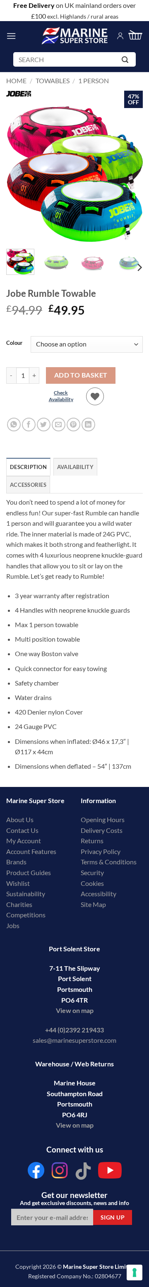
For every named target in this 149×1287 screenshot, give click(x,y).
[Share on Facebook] (29, 424)
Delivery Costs (102, 830)
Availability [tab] (75, 467)
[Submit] (126, 61)
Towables (53, 80)
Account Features (31, 851)
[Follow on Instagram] (59, 1172)
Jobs (12, 925)
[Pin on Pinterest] (73, 424)
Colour (14, 343)
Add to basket (81, 375)
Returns (92, 840)
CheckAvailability (61, 396)
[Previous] (19, 174)
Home (16, 80)
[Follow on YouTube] (110, 1172)
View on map (75, 1010)
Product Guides (28, 872)
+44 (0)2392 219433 (74, 1030)
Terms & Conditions (109, 862)
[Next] (129, 174)
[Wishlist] (95, 396)
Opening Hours (103, 819)
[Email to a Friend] (58, 424)
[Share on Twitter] (43, 424)
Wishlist (18, 883)
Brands (16, 862)
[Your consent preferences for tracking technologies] (134, 1272)
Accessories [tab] (28, 484)
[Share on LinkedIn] (88, 424)
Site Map (93, 904)
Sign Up (113, 1217)
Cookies (92, 883)
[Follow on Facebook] (36, 1172)
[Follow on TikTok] (83, 1172)
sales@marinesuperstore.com (74, 1040)
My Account (23, 840)
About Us (20, 819)
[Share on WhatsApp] (14, 424)
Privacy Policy (100, 851)
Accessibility (98, 893)
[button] (11, 36)
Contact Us (22, 830)
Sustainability (25, 893)
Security (92, 872)
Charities (20, 904)
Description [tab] (28, 467)
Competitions (26, 915)
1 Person (93, 80)
